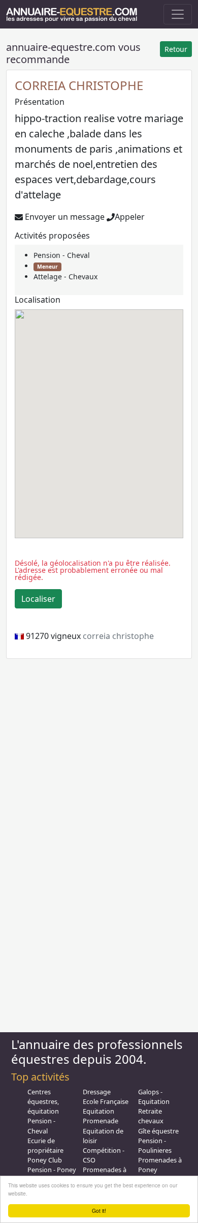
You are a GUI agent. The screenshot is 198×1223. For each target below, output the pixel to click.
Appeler (130, 216)
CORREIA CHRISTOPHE (79, 85)
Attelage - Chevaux (65, 276)
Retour (175, 49)
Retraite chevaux (150, 1115)
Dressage (97, 1091)
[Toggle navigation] (177, 14)
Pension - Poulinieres (155, 1145)
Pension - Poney (51, 1169)
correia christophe (118, 636)
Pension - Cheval (62, 255)
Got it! (99, 1210)
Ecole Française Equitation (105, 1106)
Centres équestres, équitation (43, 1101)
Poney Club (44, 1159)
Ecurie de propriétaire (45, 1145)
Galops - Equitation (154, 1096)
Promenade (100, 1120)
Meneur (47, 266)
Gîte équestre (158, 1130)
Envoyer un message (64, 216)
